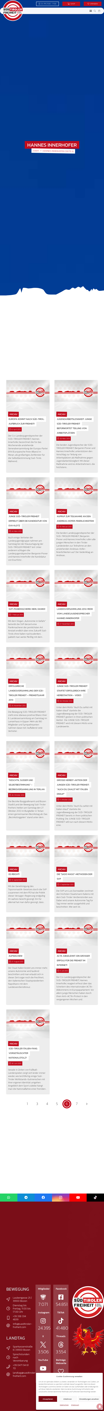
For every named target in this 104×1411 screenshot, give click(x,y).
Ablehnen (67, 1398)
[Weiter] (86, 1103)
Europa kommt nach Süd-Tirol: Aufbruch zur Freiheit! (26, 421)
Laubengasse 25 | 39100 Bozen (22, 1299)
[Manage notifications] (100, 1407)
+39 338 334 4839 (19, 1317)
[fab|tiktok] (60, 1321)
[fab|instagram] (43, 1321)
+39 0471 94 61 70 (21, 1366)
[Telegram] (26, 1198)
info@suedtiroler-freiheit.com (22, 1325)
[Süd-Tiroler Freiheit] (88, 1302)
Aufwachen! (15, 956)
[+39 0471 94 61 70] (9, 1367)
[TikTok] (95, 1198)
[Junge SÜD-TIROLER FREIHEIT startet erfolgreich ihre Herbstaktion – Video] (76, 661)
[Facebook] (43, 1198)
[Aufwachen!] (27, 931)
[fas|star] (43, 1297)
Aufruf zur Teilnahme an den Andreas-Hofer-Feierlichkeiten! (75, 519)
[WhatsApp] (8, 1198)
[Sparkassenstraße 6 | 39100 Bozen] (9, 1348)
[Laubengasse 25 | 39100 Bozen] (9, 1299)
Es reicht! (14, 874)
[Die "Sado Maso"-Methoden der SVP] (76, 849)
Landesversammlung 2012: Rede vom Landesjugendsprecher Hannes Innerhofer (75, 613)
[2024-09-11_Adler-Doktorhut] (88, 1339)
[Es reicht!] (27, 849)
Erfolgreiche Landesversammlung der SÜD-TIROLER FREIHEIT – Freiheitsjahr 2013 (26, 693)
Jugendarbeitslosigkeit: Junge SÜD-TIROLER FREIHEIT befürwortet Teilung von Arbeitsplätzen (74, 426)
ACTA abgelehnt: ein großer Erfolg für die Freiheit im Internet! (73, 960)
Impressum (75, 1405)
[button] (91, 11)
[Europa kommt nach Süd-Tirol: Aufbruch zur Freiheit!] (27, 394)
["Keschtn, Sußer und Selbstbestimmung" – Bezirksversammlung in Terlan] (27, 755)
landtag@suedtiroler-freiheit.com (25, 1374)
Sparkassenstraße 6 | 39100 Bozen (23, 1348)
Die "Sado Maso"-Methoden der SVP (74, 876)
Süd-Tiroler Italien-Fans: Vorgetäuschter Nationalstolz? (23, 1053)
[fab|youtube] (43, 1368)
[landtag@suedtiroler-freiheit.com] (9, 1374)
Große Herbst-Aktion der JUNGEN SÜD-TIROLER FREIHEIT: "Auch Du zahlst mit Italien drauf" (73, 787)
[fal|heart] (61, 1371)
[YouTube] (78, 1198)
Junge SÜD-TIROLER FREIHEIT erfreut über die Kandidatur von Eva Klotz (28, 521)
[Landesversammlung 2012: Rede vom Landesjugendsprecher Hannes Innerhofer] (76, 584)
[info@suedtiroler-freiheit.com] (9, 1325)
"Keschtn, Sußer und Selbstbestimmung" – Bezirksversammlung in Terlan (27, 784)
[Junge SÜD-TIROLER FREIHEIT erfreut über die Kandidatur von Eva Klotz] (27, 491)
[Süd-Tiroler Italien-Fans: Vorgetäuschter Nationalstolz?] (27, 1023)
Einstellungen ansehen (89, 1398)
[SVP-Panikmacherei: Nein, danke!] (27, 584)
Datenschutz (64, 1405)
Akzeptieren (48, 1398)
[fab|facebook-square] (60, 1297)
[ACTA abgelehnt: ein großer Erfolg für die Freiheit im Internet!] (76, 931)
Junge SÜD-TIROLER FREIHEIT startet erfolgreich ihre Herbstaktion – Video (72, 690)
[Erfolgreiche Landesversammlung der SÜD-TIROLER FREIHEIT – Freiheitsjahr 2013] (27, 661)
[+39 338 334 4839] (9, 1318)
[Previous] (17, 1103)
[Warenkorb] (99, 11)
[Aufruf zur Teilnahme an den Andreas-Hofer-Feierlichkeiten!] (76, 491)
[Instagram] (60, 1198)
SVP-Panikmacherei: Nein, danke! (27, 609)
